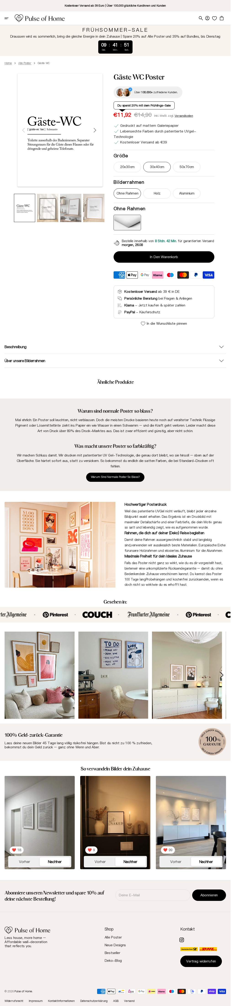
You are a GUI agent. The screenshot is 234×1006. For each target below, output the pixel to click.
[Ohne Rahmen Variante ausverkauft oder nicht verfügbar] (127, 222)
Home (8, 63)
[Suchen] (201, 18)
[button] (10, 18)
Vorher (24, 860)
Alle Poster (24, 63)
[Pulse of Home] (40, 18)
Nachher (55, 860)
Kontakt (187, 928)
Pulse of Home (23, 990)
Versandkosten (184, 116)
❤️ (16, 848)
